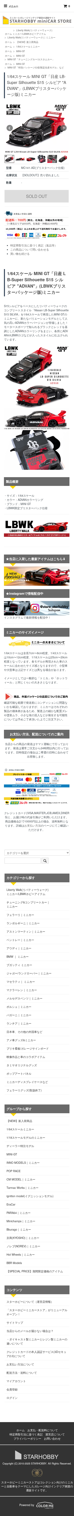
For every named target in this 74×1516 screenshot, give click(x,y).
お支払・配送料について (42, 1430)
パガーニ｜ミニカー (19, 1015)
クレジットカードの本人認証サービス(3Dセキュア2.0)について (36, 1354)
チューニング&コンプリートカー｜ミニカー (28, 904)
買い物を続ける (20, 254)
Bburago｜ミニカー (19, 1229)
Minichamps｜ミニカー (21, 1221)
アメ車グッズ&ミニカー (21, 1040)
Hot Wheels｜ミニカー (21, 1254)
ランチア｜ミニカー (19, 1023)
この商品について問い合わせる (29, 249)
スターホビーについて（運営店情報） (30, 1302)
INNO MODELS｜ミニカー (23, 1163)
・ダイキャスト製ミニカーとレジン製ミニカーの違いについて (37, 1341)
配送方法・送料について (22, 1373)
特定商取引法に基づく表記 (26, 1434)
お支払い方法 (32, 825)
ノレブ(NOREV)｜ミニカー (23, 1246)
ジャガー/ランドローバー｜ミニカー (29, 973)
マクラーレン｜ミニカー (22, 990)
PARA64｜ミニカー (19, 1213)
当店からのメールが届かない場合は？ (30, 1331)
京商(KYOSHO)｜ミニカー (23, 1238)
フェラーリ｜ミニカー (20, 915)
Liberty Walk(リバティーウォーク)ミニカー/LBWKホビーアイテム (32, 31)
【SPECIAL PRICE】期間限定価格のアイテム (35, 1271)
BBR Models (14, 1263)
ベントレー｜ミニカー (20, 940)
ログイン (12, 1398)
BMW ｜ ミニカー (18, 956)
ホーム (8, 33)
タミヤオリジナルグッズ (22, 1065)
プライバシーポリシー (27, 1438)
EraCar (11, 1204)
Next (63, 128)
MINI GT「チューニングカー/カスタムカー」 (30, 59)
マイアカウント (16, 1381)
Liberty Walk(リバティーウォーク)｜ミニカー (31, 37)
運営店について (55, 1434)
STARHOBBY (38, 1463)
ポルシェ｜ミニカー (19, 1007)
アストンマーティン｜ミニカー (26, 931)
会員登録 (12, 1389)
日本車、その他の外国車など (24, 1032)
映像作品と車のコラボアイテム (26, 1057)
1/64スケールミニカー (28, 46)
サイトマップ (15, 1322)
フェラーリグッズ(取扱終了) (24, 1090)
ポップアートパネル (19, 1073)
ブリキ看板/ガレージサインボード (28, 1048)
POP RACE (14, 1171)
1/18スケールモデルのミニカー (26, 1137)
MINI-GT (20, 51)
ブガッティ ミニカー (19, 965)
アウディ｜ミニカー (19, 948)
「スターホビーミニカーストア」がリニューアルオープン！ (37, 1312)
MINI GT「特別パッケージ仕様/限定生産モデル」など (35, 67)
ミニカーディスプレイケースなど (27, 1082)
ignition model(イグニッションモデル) (30, 1196)
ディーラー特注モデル (20, 1146)
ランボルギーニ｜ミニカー (23, 923)
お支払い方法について (20, 1364)
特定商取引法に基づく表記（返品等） (33, 245)
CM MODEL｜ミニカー (21, 1179)
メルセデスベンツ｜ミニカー (24, 998)
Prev (10, 128)
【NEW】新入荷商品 (27, 42)
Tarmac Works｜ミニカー (22, 1188)
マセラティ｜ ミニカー (21, 982)
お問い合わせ (52, 1438)
